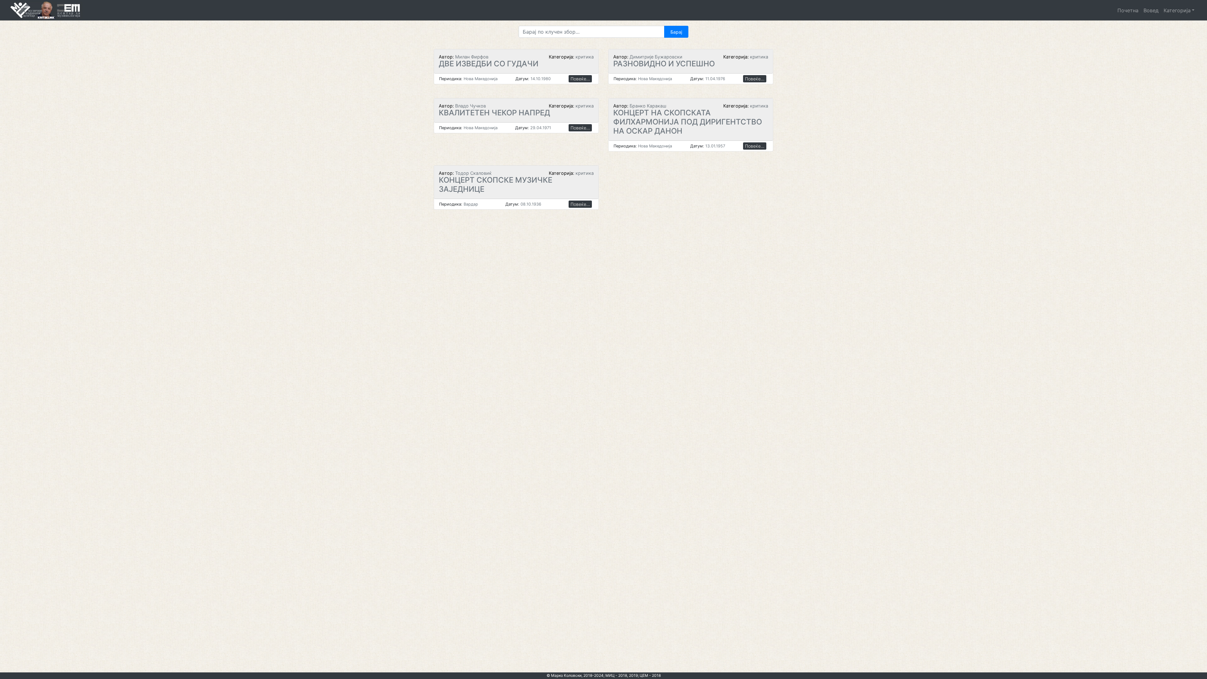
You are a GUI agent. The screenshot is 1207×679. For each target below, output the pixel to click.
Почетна (1127, 10)
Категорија (1177, 10)
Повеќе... (580, 78)
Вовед (1151, 10)
